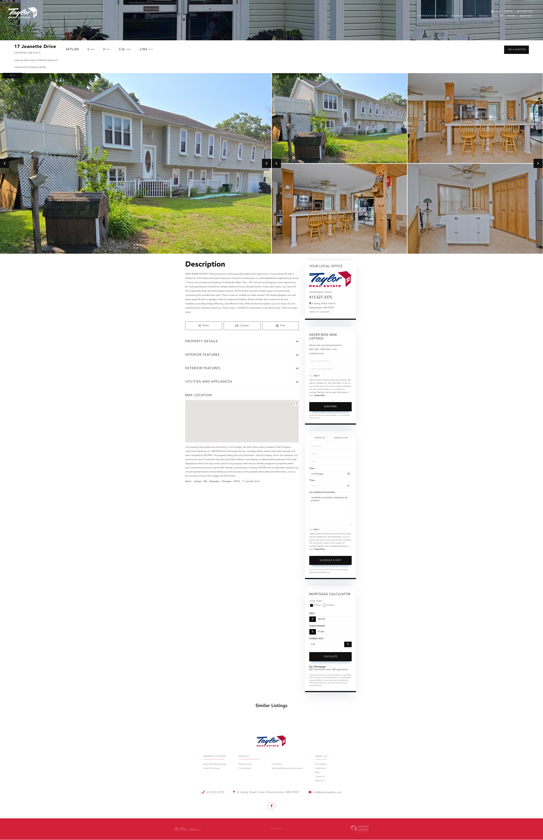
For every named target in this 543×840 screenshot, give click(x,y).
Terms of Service (321, 572)
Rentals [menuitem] (483, 16)
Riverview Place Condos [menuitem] (432, 16)
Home (188, 481)
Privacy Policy (319, 395)
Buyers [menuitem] (511, 16)
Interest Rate (316, 639)
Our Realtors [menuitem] (320, 764)
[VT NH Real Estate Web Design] (359, 829)
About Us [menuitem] (525, 16)
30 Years (317, 605)
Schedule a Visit (341, 438)
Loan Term (315, 601)
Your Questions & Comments (322, 492)
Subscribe (330, 406)
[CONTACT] (516, 50)
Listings (197, 481)
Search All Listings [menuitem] (211, 768)
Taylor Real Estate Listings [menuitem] (214, 764)
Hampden (214, 481)
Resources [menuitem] (319, 781)
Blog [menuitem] (317, 773)
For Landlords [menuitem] (245, 768)
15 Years (330, 605)
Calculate (330, 657)
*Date (311, 469)
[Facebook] (271, 806)
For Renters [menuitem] (277, 764)
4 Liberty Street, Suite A (267, 792)
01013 (236, 481)
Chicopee (226, 481)
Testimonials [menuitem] (320, 768)
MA (205, 481)
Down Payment (317, 626)
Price (312, 614)
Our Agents (325, 312)
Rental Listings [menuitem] (245, 764)
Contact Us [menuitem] (320, 777)
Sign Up (508, 11)
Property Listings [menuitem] (462, 16)
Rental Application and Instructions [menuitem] (287, 768)
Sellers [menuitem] (498, 16)
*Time (311, 480)
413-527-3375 (526, 11)
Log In (497, 11)
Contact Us (314, 312)
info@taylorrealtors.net (327, 792)
